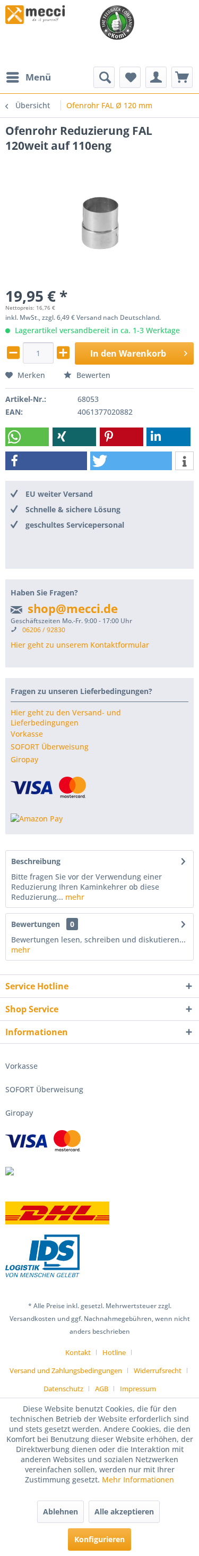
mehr (73, 897)
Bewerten (92, 375)
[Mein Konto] (156, 77)
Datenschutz (63, 1388)
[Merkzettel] (130, 77)
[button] (27, 437)
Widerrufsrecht (157, 1370)
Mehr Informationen (138, 1479)
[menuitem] (28, 77)
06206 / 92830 (43, 629)
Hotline (114, 1352)
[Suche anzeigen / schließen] (104, 77)
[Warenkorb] (182, 77)
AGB (101, 1388)
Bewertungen (35, 924)
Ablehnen (60, 1511)
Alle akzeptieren (124, 1511)
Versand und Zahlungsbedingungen (66, 1370)
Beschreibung (35, 861)
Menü (38, 77)
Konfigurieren (99, 1539)
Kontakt (78, 1352)
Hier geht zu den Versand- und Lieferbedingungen (66, 717)
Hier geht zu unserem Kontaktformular (80, 645)
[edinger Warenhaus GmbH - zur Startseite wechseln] (35, 14)
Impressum (138, 1388)
